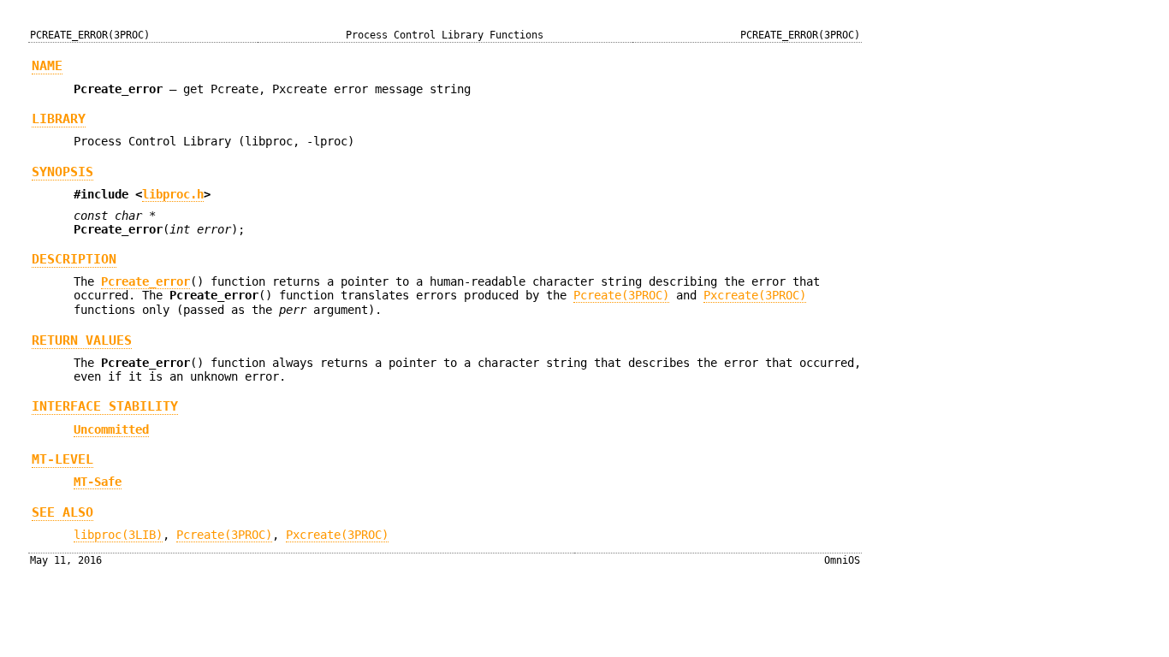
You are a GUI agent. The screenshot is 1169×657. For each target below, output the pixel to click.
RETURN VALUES (82, 340)
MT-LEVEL (62, 459)
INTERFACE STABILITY (105, 406)
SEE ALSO (62, 512)
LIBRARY (59, 119)
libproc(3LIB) (118, 535)
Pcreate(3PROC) (621, 295)
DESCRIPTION (74, 259)
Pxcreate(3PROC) (754, 295)
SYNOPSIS (62, 172)
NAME (47, 66)
